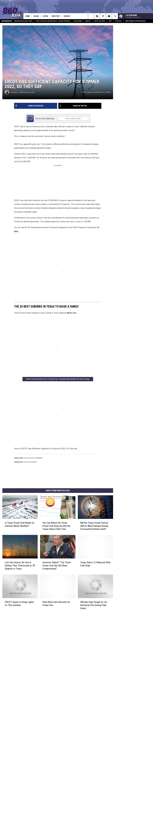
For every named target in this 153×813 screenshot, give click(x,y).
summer (32, 458)
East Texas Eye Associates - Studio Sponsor (53, 21)
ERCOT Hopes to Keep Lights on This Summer (19, 604)
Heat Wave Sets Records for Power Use (56, 604)
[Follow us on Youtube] (109, 16)
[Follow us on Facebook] (103, 16)
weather (39, 458)
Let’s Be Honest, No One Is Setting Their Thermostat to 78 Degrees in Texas (20, 565)
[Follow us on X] (115, 16)
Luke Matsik (14, 92)
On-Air (36, 16)
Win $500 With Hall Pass (23, 21)
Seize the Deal (99, 21)
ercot (26, 458)
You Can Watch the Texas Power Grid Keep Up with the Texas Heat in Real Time (56, 525)
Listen (45, 16)
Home (27, 16)
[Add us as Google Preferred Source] (97, 16)
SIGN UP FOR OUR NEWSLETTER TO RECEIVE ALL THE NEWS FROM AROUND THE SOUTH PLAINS (58, 379)
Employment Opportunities (135, 21)
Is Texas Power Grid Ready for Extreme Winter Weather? (19, 524)
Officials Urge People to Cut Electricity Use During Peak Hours (93, 605)
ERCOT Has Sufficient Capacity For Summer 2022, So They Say (49, 448)
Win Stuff (56, 16)
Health (87, 21)
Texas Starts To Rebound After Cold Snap (95, 564)
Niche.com (71, 313)
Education (78, 21)
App (110, 21)
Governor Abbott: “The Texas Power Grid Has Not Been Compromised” (56, 565)
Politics (118, 21)
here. (16, 231)
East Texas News (30, 462)
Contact (67, 16)
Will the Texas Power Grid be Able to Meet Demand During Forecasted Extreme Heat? (94, 525)
